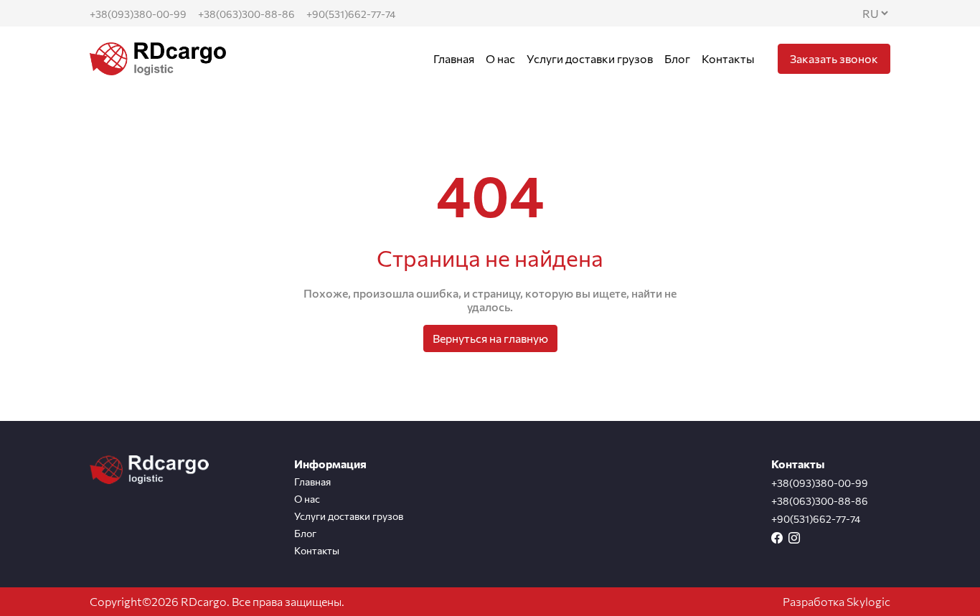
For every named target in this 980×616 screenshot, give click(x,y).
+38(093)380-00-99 (138, 14)
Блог (677, 58)
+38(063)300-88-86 (246, 14)
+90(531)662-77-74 (350, 14)
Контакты (728, 58)
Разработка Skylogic (836, 601)
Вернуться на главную (490, 338)
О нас (500, 58)
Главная (453, 58)
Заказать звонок (834, 58)
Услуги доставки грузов (590, 58)
